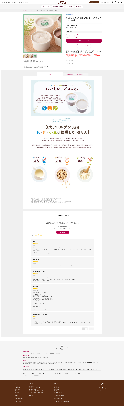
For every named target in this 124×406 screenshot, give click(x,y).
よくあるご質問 (17, 387)
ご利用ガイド (4, 2)
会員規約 (55, 393)
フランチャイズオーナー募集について (36, 392)
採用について (31, 395)
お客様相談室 (31, 386)
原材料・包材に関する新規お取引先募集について (38, 390)
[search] (112, 2)
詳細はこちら (52, 353)
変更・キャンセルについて (19, 393)
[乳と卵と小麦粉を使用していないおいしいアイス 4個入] (42, 33)
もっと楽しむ (17, 395)
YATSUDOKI (17, 396)
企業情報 (26, 2)
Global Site (17, 400)
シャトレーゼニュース (103, 390)
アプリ (9, 2)
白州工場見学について (33, 389)
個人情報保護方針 (57, 389)
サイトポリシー (57, 396)
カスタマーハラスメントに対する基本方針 (61, 401)
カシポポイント (15, 2)
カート (121, 2)
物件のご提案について (33, 393)
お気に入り (118, 2)
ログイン (65, 228)
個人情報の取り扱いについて (59, 390)
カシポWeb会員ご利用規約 (59, 395)
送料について (17, 392)
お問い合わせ (21, 2)
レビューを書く (62, 232)
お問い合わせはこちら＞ (63, 226)
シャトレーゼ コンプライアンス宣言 (60, 400)
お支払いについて (18, 389)
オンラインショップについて (34, 387)
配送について (17, 390)
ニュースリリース (57, 387)
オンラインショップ (94, 2)
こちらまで (36, 375)
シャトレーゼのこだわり (19, 401)
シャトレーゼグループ (19, 398)
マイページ (115, 2)
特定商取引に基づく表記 (58, 392)
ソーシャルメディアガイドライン (60, 398)
